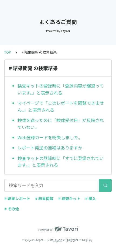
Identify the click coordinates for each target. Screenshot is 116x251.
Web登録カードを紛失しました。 (50, 137)
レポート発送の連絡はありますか (50, 147)
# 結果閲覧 (44, 198)
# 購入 (90, 198)
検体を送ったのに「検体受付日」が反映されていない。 (61, 123)
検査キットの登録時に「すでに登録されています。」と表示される (61, 161)
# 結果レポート (17, 198)
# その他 (11, 208)
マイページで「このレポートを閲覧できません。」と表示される (61, 106)
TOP (7, 52)
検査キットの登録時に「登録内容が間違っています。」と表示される (61, 89)
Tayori (57, 240)
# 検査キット (69, 198)
